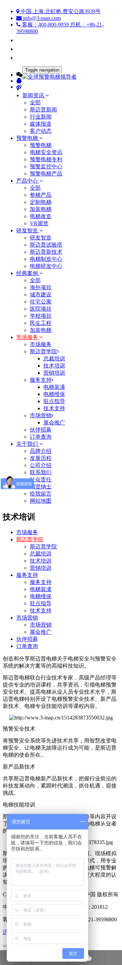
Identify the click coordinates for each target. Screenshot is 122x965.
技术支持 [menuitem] (54, 408)
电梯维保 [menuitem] (54, 394)
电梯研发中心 (46, 266)
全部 (35, 102)
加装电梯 (41, 209)
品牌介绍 (41, 451)
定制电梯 (41, 202)
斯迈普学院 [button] (43, 351)
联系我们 (41, 472)
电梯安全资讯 (46, 152)
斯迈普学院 (29, 539)
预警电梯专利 (46, 159)
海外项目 (41, 287)
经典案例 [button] (27, 273)
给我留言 (41, 494)
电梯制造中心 (46, 259)
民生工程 (41, 323)
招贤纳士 (41, 486)
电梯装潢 (41, 589)
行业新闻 (41, 117)
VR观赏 (39, 223)
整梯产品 (41, 195)
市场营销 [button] (41, 415)
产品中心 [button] (27, 181)
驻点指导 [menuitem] (54, 401)
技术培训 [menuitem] (54, 366)
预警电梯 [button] (27, 138)
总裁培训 (41, 554)
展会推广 (41, 632)
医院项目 (41, 309)
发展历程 (41, 458)
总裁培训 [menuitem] (54, 358)
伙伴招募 (41, 430)
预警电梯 (41, 145)
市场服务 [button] (27, 337)
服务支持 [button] (41, 380)
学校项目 (41, 316)
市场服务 (41, 344)
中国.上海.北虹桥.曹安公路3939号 (60, 11)
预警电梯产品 (46, 173)
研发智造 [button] (27, 230)
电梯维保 (41, 596)
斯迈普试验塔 (46, 245)
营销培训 (41, 568)
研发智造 (41, 237)
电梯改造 (41, 216)
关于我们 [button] (27, 444)
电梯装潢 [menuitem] (54, 387)
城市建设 (41, 294)
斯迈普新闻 (43, 109)
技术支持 (41, 610)
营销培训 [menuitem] (54, 373)
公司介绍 (41, 465)
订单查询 (41, 437)
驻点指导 (41, 603)
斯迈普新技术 (46, 252)
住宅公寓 (41, 302)
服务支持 (27, 575)
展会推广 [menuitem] (54, 422)
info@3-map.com (41, 18)
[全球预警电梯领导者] (61, 77)
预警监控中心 (46, 166)
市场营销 (27, 618)
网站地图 (41, 501)
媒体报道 (41, 124)
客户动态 (41, 131)
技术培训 (41, 561)
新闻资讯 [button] (33, 95)
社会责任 (41, 479)
